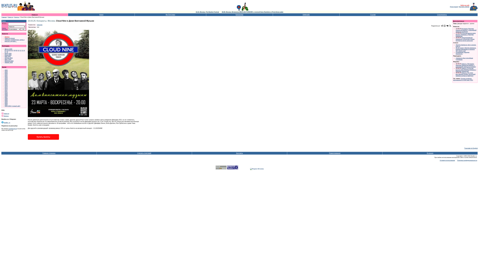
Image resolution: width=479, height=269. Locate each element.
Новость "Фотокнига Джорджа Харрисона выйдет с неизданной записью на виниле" (466, 65)
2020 (6, 77)
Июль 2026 (8, 53)
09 (16, 50)
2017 (6, 82)
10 (18, 50)
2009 (6, 94)
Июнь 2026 (8, 55)
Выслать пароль (464, 6)
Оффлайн (306, 15)
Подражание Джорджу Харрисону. (463, 53)
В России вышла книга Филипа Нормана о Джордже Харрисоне (466, 34)
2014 (6, 86)
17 (5, 52)
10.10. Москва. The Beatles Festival (207, 12)
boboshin (39, 25)
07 (13, 50)
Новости (35, 15)
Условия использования (447, 160)
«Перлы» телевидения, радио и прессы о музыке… (14, 40)
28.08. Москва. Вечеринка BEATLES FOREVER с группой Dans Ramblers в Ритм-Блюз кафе (252, 12)
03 (7, 50)
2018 (6, 80)
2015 (6, 85)
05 (9, 50)
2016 (6, 83)
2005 (6, 100)
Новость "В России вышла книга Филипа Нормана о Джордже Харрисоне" (466, 69)
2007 (6, 97)
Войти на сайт (465, 5)
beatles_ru (7, 122)
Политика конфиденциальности (467, 160)
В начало (430, 153)
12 (20, 50)
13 (22, 50)
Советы (4, 28)
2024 (6, 71)
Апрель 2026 (9, 58)
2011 (6, 91)
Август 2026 (8, 49)
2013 (6, 88)
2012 (6, 89)
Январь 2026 (9, 62)
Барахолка (239, 15)
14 (24, 50)
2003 (6, 103)
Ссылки (373, 15)
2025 (6, 70)
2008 (6, 95)
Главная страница (48, 153)
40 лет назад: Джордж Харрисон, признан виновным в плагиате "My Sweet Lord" (466, 49)
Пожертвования (334, 153)
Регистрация (454, 6)
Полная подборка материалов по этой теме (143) (463, 79)
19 (7, 52)
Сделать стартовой (144, 153)
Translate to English (471, 148)
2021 (6, 76)
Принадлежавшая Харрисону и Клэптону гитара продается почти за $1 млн (465, 39)
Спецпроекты (442, 15)
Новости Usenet (10, 38)
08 (14, 50)
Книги (101, 15)
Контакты (239, 153)
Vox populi (4, 29)
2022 (6, 74)
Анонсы (16, 17)
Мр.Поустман (170, 15)
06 (11, 50)
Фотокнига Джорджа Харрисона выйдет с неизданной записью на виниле (466, 30)
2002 (6, 104)
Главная (4, 17)
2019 (6, 79)
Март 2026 (8, 59)
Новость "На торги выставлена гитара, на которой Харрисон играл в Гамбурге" (465, 74)
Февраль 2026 (9, 61)
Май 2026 (8, 56)
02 (5, 50)
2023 (6, 73)
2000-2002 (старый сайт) (12, 106)
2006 (6, 98)
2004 (6, 101)
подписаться (13, 128)
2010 (6, 92)
